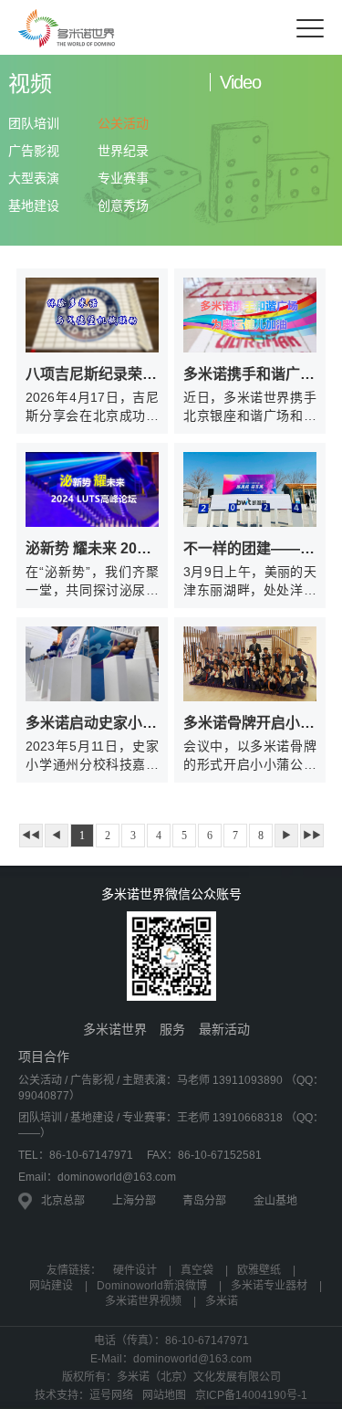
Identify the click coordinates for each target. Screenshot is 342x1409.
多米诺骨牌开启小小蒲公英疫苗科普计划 (249, 723)
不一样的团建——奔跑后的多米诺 (249, 548)
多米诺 (221, 1301)
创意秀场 (123, 205)
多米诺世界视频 (143, 1301)
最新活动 (224, 1029)
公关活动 (123, 123)
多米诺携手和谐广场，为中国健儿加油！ (249, 374)
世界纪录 (123, 150)
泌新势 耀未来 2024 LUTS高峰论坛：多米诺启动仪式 (92, 548)
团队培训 (33, 123)
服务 (172, 1029)
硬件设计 (135, 1270)
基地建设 (33, 205)
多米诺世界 (115, 1029)
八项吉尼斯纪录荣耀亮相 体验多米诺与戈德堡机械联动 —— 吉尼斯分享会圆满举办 (92, 374)
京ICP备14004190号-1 (251, 1395)
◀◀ (31, 835)
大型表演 (33, 178)
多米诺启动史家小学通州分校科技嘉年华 (92, 723)
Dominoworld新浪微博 (152, 1285)
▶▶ (312, 835)
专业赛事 (123, 178)
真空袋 (197, 1270)
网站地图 (164, 1395)
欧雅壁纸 (259, 1270)
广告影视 (33, 150)
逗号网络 (111, 1395)
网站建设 (51, 1285)
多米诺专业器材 (269, 1285)
